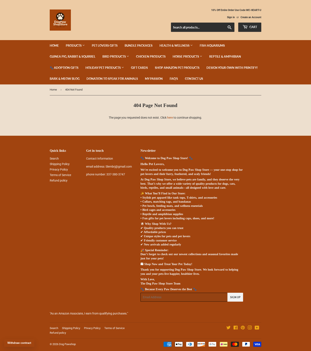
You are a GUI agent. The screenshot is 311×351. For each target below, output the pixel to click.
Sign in (231, 17)
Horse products (186, 56)
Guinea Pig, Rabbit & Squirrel (72, 56)
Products (74, 45)
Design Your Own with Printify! (232, 67)
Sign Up (235, 297)
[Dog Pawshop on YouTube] (257, 328)
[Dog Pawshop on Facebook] (235, 328)
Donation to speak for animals (112, 78)
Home (54, 45)
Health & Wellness (175, 45)
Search (54, 158)
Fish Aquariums (212, 45)
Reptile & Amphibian (225, 56)
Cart (253, 27)
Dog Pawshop (67, 344)
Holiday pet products (103, 67)
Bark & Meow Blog (65, 78)
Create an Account (251, 17)
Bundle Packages (139, 45)
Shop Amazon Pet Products (177, 67)
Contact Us (194, 78)
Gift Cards (139, 67)
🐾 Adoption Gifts (64, 67)
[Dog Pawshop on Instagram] (250, 328)
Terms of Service (60, 175)
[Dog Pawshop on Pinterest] (243, 328)
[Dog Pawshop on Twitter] (228, 328)
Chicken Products (151, 56)
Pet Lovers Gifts (105, 45)
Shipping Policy (60, 164)
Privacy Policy (59, 169)
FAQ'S (174, 78)
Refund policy (58, 180)
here (170, 117)
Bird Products (114, 56)
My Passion (154, 78)
